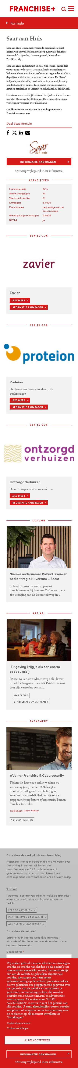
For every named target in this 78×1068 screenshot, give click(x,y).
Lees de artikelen (20, 910)
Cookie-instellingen (18, 1028)
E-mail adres (14, 951)
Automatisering (22, 820)
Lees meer (18, 300)
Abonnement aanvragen (24, 924)
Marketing (21, 695)
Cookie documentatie (18, 1023)
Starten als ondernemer (31, 701)
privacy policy (62, 877)
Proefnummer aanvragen (25, 917)
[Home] (32, 8)
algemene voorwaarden (28, 877)
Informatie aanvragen (38, 1054)
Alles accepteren (37, 1040)
